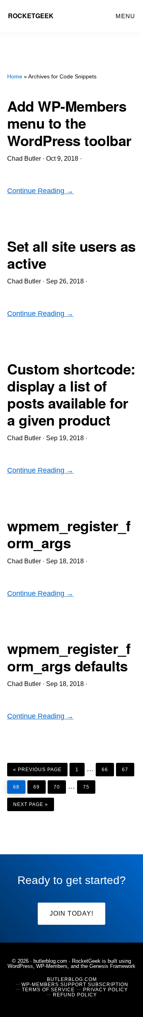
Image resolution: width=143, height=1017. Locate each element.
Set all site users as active (71, 254)
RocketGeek (31, 15)
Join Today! (71, 913)
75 (89, 785)
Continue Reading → (40, 191)
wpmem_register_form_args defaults (68, 656)
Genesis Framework (112, 966)
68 (19, 785)
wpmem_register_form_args (68, 534)
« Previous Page (37, 767)
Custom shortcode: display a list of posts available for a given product (71, 394)
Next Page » (30, 802)
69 (39, 785)
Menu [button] (125, 16)
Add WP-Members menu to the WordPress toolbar (69, 122)
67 (128, 767)
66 (107, 767)
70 (59, 785)
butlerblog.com (50, 961)
